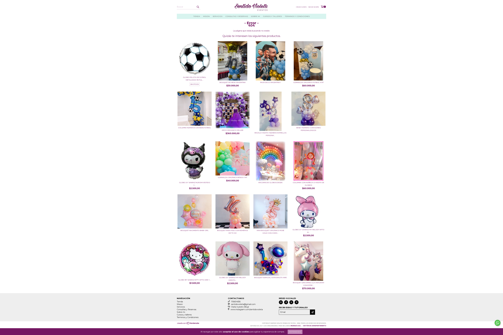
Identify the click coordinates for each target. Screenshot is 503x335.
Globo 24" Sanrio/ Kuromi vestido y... (194, 184)
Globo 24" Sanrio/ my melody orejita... (232, 279)
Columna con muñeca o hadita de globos (308, 184)
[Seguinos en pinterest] (297, 302)
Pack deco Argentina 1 (270, 82)
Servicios (217, 16)
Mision (206, 16)
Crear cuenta (301, 7)
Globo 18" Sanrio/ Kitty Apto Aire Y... (194, 280)
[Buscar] (197, 7)
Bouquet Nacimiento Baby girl (195, 230)
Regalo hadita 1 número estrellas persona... (270, 134)
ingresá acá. (296, 326)
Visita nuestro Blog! (240, 307)
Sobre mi (255, 16)
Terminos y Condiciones (297, 16)
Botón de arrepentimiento (314, 326)
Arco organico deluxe (232, 130)
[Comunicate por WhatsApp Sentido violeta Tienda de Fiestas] (497, 323)
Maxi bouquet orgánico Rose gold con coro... (270, 231)
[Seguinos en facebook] (286, 302)
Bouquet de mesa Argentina (233, 82)
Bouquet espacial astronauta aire (270, 277)
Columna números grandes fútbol (194, 128)
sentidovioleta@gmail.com (243, 304)
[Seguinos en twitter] (291, 302)
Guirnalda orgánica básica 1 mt (232, 177)
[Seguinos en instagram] (281, 302)
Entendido (295, 332)
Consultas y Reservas (236, 16)
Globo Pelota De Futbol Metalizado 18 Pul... (194, 78)
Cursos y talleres (272, 16)
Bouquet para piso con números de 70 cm (232, 231)
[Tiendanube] (188, 324)
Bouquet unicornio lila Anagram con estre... (308, 284)
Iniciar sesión (313, 7)
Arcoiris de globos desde (270, 182)
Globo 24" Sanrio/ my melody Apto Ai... (308, 231)
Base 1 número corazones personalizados (308, 129)
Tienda (196, 16)
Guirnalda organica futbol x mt (308, 82)
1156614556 (235, 301)
